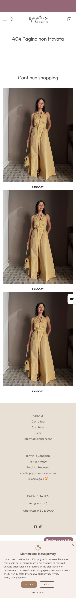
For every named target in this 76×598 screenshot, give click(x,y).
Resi (38, 433)
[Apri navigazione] (5, 19)
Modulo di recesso (38, 467)
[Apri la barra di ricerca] (13, 19)
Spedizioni (38, 427)
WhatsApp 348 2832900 (38, 510)
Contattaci (38, 421)
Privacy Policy (38, 461)
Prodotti (38, 187)
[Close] (73, 544)
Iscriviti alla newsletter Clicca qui (38, 6)
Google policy (18, 577)
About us (38, 415)
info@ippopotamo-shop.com (38, 473)
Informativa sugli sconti (38, 438)
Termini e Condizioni (38, 455)
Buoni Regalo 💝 (38, 479)
